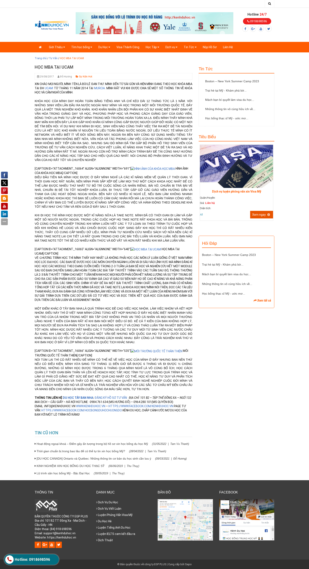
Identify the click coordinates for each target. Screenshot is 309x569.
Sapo (188, 564)
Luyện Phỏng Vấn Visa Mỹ (114, 515)
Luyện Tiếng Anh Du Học (114, 527)
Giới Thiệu (56, 47)
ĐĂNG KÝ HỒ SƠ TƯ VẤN (111, 397)
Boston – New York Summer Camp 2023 (232, 81)
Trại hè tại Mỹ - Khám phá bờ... (226, 90)
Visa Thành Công (127, 47)
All (201, 214)
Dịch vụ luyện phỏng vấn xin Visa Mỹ (236, 191)
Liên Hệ (228, 47)
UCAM (49, 88)
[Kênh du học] (52, 24)
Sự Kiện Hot (85, 76)
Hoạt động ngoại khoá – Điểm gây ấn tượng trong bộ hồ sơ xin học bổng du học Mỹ (113, 443)
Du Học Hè (104, 521)
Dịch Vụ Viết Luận (109, 508)
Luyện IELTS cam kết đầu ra (116, 534)
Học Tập (151, 47)
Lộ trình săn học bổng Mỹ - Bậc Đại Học (80, 473)
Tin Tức (189, 47)
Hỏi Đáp (209, 243)
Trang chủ (41, 58)
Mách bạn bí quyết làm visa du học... (229, 99)
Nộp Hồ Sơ (210, 47)
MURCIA (99, 88)
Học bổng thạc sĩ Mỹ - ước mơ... (226, 118)
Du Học (103, 47)
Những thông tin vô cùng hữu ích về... (230, 109)
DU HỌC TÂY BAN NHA (78, 397)
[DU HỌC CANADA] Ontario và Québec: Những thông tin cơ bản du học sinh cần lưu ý (112, 458)
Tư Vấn (53, 58)
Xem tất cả (264, 300)
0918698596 (258, 21)
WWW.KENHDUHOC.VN (90, 406)
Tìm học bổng (80, 47)
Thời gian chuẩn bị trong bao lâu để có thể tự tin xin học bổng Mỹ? (101, 451)
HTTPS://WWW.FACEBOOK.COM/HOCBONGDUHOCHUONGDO (81, 410)
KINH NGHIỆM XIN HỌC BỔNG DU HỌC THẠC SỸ (88, 466)
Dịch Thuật (105, 540)
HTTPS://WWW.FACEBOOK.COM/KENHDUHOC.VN (140, 406)
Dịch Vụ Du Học (107, 502)
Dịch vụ (170, 47)
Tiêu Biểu (207, 136)
